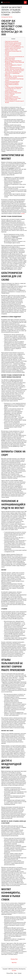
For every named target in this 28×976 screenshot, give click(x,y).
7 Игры (6, 85)
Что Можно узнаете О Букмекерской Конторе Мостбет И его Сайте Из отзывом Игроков (13, 89)
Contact (19, 973)
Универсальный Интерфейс (12, 83)
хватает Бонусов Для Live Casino (13, 44)
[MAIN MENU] (25, 2)
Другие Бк (7, 74)
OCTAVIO (14, 970)
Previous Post (14, 959)
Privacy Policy (10, 973)
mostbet (23, 213)
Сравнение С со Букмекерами (12, 73)
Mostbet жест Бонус (10, 59)
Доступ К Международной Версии (13, 60)
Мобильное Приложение (11, 91)
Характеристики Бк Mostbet (11, 41)
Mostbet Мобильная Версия (12, 84)
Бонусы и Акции (9, 95)
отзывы (7, 55)
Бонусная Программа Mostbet (12, 81)
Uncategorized (4, 17)
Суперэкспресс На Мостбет (11, 96)
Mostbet (7, 53)
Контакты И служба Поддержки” (13, 45)
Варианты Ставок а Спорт (11, 49)
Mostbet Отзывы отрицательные (13, 42)
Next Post (14, 962)
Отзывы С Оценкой (9, 94)
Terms (15, 973)
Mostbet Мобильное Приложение (13, 92)
